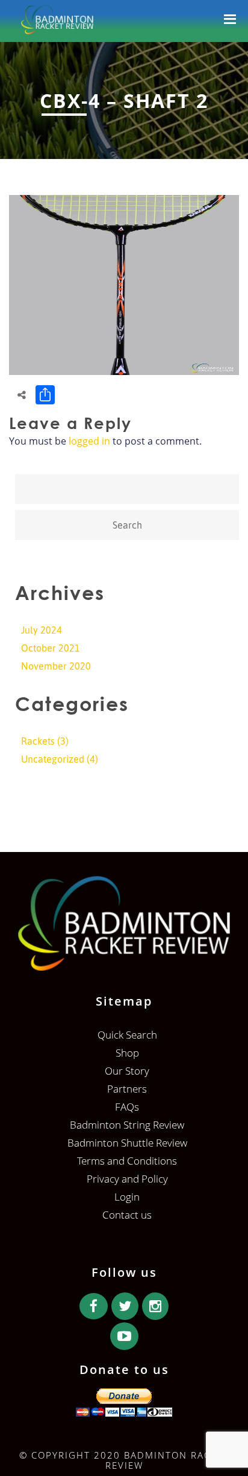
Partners (127, 1089)
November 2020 (56, 666)
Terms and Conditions (127, 1161)
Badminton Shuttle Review (127, 1143)
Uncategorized (52, 759)
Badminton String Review (127, 1125)
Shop (127, 1053)
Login (127, 1197)
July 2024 (41, 630)
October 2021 (50, 648)
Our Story (127, 1071)
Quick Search (127, 1035)
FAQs (127, 1107)
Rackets (38, 741)
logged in (89, 441)
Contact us (127, 1215)
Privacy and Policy (127, 1179)
